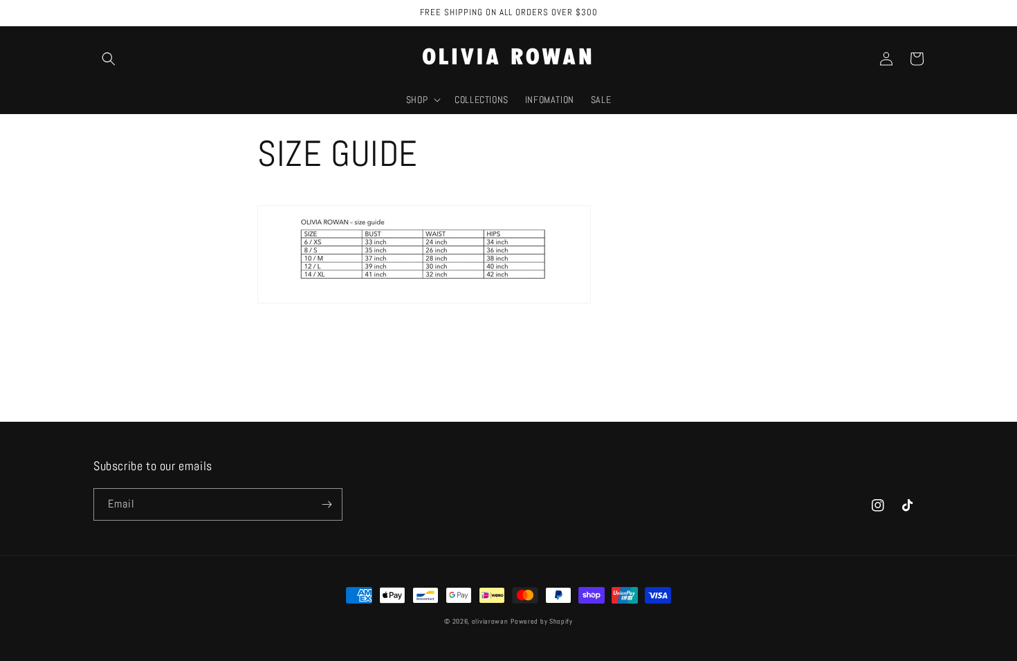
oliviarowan (490, 621)
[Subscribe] (326, 504)
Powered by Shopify (542, 621)
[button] (108, 59)
